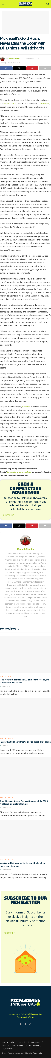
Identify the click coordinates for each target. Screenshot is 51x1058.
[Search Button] (47, 4)
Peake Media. (37, 1053)
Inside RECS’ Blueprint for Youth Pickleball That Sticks (25, 742)
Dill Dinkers (44, 103)
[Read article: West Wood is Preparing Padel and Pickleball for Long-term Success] (25, 838)
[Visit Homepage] (25, 4)
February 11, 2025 (32, 59)
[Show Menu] (3, 4)
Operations (35, 1042)
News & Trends (6, 676)
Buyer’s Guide (7, 1049)
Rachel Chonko (14, 59)
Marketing (22, 1042)
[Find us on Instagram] (30, 1024)
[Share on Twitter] (19, 68)
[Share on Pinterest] (32, 68)
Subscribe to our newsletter (19, 472)
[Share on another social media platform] (45, 68)
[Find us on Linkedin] (21, 1024)
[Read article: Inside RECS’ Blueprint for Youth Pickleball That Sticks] (25, 716)
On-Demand (34, 1045)
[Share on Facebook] (6, 68)
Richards (26, 406)
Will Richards (10, 103)
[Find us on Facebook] (25, 1024)
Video (4, 1045)
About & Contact (18, 1045)
